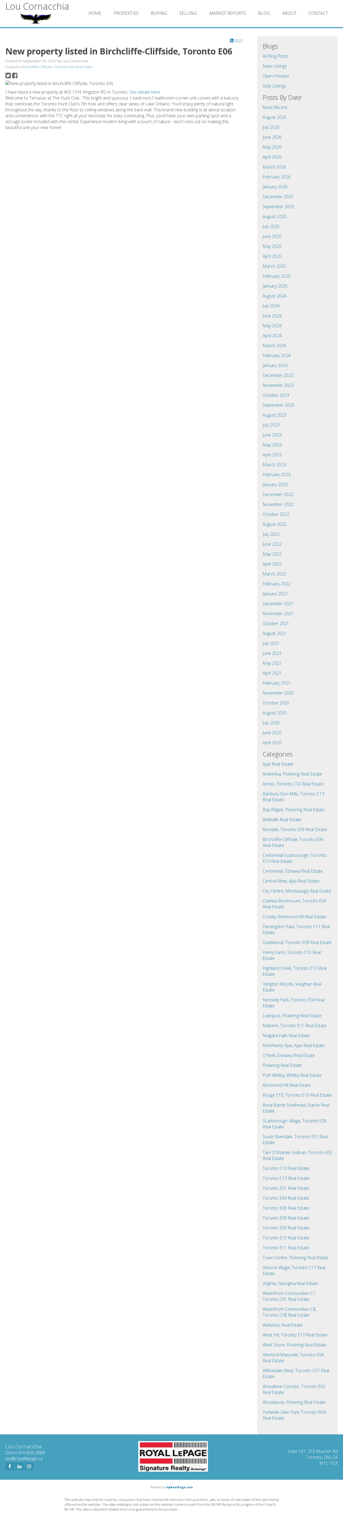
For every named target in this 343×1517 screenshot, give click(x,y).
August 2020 (274, 713)
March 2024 (274, 345)
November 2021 (278, 613)
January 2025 (275, 286)
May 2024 (272, 326)
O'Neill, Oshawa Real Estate (289, 1055)
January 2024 (275, 365)
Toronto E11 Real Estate (286, 1248)
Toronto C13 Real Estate (286, 1178)
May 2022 (272, 554)
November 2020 (278, 693)
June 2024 (272, 316)
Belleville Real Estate (282, 819)
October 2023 (276, 395)
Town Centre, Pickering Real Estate (296, 1258)
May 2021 (272, 663)
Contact (318, 13)
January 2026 (275, 187)
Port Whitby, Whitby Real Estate (292, 1075)
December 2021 (278, 604)
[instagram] (29, 1466)
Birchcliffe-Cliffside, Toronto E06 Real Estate (57, 66)
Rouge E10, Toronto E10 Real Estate (297, 1095)
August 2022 (274, 524)
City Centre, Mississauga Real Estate (297, 891)
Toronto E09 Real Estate (286, 1228)
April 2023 (272, 455)
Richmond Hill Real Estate (287, 1085)
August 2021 (274, 633)
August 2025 (274, 216)
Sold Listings (274, 86)
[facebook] (9, 1466)
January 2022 (275, 594)
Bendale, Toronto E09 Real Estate (295, 829)
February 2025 (276, 276)
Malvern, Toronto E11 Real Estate (295, 1026)
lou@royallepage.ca (24, 1458)
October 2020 (276, 703)
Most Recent (275, 107)
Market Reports (227, 13)
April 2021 (272, 673)
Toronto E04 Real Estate (286, 1198)
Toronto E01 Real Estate (286, 1188)
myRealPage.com (179, 1487)
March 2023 (274, 465)
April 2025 (272, 256)
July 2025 (271, 226)
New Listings (275, 66)
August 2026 (274, 117)
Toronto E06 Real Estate (286, 1208)
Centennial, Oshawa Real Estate (293, 871)
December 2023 (278, 375)
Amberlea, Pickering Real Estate (292, 774)
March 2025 (274, 266)
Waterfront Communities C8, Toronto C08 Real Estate (289, 1312)
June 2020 (272, 733)
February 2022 (276, 584)
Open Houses (276, 76)
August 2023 (274, 415)
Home (94, 13)
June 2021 (272, 653)
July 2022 (271, 534)
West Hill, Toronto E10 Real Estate (295, 1335)
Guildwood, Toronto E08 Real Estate (297, 942)
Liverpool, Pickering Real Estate (292, 1016)
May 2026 (272, 147)
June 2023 (272, 435)
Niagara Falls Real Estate (286, 1035)
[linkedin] (19, 1466)
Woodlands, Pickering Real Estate (294, 1402)
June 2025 (272, 236)
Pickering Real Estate (282, 1065)
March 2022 (274, 574)
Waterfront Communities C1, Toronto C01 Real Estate (289, 1296)
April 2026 (272, 157)
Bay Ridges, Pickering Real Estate (294, 810)
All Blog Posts (276, 56)
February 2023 (276, 474)
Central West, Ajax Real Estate (291, 881)
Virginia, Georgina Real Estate (290, 1283)
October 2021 (276, 623)
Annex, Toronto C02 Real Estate (293, 784)
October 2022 (276, 514)
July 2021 (271, 643)
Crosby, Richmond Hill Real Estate (294, 917)
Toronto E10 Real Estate (286, 1238)
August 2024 (274, 296)
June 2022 (272, 544)
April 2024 (272, 336)
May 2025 (272, 246)
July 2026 (271, 127)
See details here (144, 92)
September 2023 (278, 405)
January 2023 (275, 484)
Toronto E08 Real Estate (286, 1218)
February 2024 (276, 355)
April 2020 (272, 742)
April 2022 (272, 564)
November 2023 (278, 385)
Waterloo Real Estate (283, 1325)
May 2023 (272, 445)
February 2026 (276, 177)
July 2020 (271, 723)
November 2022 (278, 504)
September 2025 (278, 207)
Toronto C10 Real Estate (286, 1168)
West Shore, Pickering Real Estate (294, 1345)
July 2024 (271, 306)
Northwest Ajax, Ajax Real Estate (294, 1045)
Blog (264, 13)
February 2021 (276, 683)
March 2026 (274, 167)
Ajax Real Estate (278, 764)
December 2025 (278, 197)
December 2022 (278, 494)
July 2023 (271, 425)
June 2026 (272, 137)
